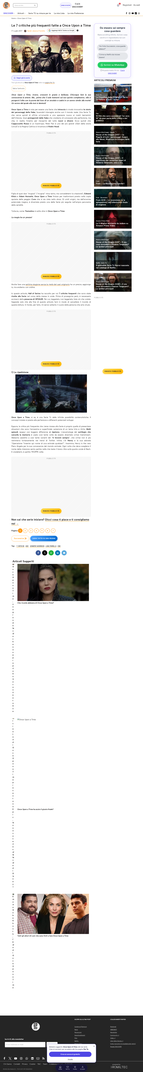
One (59, 546)
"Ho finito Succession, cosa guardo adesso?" (112, 47)
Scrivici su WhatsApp (114, 65)
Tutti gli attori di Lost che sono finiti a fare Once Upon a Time (42, 936)
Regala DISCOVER (116, 1046)
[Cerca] (34, 5)
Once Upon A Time (24, 18)
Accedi (136, 5)
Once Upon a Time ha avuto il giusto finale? (35, 809)
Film (76, 1038)
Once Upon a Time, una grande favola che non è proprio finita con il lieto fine (13, 639)
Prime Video (78, 1044)
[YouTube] (133, 13)
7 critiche (20, 546)
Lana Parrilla (50, 546)
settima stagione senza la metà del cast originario (48, 284)
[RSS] (43, 1058)
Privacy (25, 1064)
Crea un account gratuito (70, 1054)
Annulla (70, 1059)
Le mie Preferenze (76, 13)
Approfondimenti (80, 1035)
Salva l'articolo (18, 88)
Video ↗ (112, 1038)
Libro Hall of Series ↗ (116, 1041)
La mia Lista (59, 13)
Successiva (19, 538)
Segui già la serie (23, 78)
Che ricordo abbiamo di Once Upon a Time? (35, 603)
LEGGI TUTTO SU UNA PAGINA (43, 538)
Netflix (77, 1041)
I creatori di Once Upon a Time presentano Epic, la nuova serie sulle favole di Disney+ (13, 804)
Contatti (17, 1064)
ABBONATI (113, 1029)
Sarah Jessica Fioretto (36, 31)
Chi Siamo (7, 1064)
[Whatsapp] (139, 13)
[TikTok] (136, 13)
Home (13, 18)
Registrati (127, 5)
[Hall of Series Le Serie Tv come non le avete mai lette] (6, 5)
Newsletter (113, 1032)
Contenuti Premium (81, 1026)
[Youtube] (15, 1058)
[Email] (64, 552)
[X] (44, 552)
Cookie (32, 1064)
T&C (39, 1064)
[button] (24, 13)
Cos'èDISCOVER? (77, 5)
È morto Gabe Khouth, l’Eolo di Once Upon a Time (13, 942)
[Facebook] (126, 13)
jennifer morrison (37, 546)
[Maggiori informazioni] (77, 30)
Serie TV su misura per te (39, 13)
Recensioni (78, 1032)
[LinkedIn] (57, 552)
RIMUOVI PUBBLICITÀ (51, 185)
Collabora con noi (56, 1064)
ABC (27, 546)
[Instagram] (130, 13)
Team (45, 1064)
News (76, 1029)
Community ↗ (114, 1035)
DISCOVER (65, 5)
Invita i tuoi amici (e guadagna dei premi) (123, 1044)
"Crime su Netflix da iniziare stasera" (109, 56)
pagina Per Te (50, 82)
